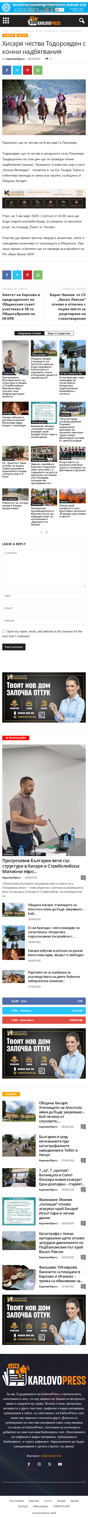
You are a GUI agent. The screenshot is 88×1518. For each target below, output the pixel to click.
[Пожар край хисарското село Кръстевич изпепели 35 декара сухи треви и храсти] (72, 495)
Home (5, 30)
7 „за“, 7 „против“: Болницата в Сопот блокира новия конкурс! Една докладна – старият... (62, 1177)
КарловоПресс (15, 58)
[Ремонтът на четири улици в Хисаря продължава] (15, 494)
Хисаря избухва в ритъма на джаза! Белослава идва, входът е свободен (14, 421)
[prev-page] (41, 532)
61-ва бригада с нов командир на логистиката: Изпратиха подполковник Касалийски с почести (71, 385)
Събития (17, 30)
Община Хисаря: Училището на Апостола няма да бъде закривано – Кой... (56, 909)
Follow (77, 1010)
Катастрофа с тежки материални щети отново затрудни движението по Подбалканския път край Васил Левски (62, 1242)
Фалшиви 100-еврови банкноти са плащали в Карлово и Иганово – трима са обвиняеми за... (61, 1274)
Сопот (48, 1500)
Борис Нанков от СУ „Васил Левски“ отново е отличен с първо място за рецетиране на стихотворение (68, 306)
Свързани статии (29, 333)
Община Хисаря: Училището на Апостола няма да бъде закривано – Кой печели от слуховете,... (62, 1112)
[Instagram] (39, 1464)
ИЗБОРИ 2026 (61, 1506)
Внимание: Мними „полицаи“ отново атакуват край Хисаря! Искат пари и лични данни (44, 431)
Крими (64, 501)
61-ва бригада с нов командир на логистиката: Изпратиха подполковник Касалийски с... (53, 932)
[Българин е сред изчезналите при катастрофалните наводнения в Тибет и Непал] (19, 1145)
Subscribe (76, 1020)
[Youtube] (59, 1464)
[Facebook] (6, 70)
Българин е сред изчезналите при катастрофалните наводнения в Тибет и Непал (58, 1145)
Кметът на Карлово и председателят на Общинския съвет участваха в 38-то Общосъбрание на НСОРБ (21, 306)
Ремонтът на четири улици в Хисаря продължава (15, 505)
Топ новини (10, 498)
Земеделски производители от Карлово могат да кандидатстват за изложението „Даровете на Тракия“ (42, 516)
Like (80, 1001)
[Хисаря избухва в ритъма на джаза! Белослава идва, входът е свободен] (15, 408)
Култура (7, 413)
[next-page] (46, 532)
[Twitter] (17, 70)
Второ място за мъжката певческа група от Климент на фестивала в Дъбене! (72, 466)
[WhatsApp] (37, 70)
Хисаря (22, 35)
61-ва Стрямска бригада (73, 373)
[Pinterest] (27, 70)
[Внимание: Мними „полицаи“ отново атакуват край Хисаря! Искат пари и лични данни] (44, 413)
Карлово (65, 414)
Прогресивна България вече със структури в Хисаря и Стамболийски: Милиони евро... (41, 866)
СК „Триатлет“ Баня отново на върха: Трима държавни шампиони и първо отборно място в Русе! (14, 469)
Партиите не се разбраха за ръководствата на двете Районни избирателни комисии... (54, 976)
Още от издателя (59, 333)
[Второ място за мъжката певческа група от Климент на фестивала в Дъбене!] (72, 453)
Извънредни (39, 354)
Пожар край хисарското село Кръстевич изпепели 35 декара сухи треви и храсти (72, 511)
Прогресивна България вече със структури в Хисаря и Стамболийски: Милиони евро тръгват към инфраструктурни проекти (14, 387)
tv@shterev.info (51, 1456)
